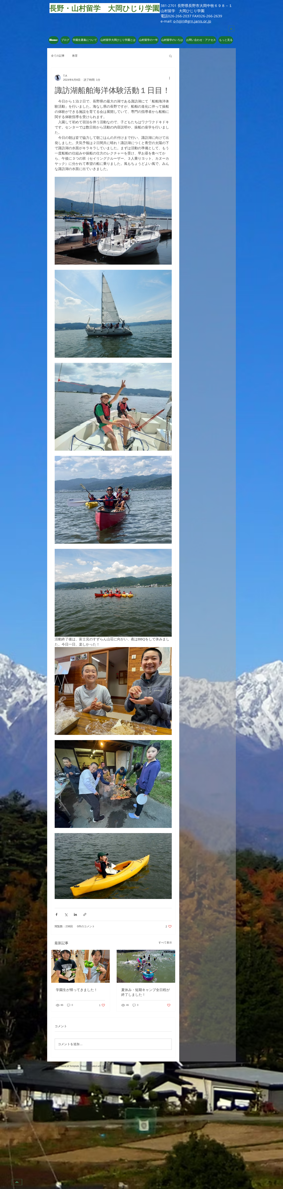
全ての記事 (57, 55)
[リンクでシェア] (85, 914)
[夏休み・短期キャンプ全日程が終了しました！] (146, 966)
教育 (75, 55)
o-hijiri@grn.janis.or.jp (192, 21)
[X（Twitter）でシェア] (66, 914)
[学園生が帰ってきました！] (80, 966)
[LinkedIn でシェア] (75, 914)
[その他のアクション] (169, 77)
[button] (118, 40)
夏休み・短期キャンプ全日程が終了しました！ (145, 992)
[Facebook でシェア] (56, 914)
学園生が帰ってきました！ (76, 989)
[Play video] (113, 866)
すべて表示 (165, 942)
